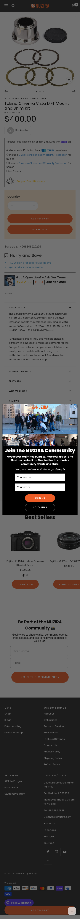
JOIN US (40, 498)
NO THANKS (40, 507)
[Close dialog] (75, 407)
